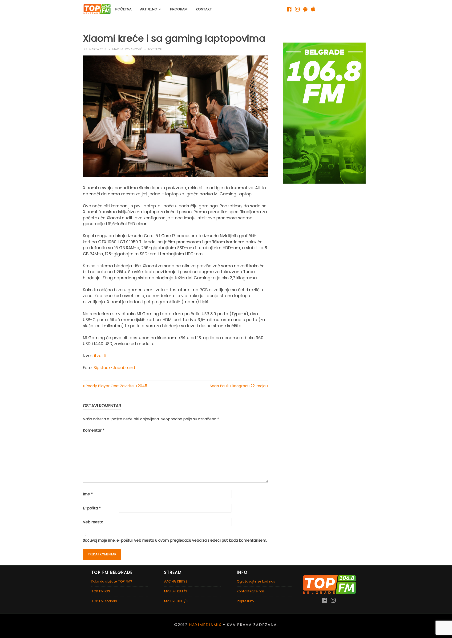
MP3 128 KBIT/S (176, 601)
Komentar (94, 430)
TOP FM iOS (100, 591)
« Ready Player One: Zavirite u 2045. (115, 386)
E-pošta (92, 508)
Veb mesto (93, 522)
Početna (123, 9)
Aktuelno (148, 9)
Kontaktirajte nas (251, 591)
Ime (88, 494)
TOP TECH (155, 49)
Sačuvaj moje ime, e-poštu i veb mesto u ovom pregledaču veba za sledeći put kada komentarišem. (175, 540)
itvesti (100, 355)
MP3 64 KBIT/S (175, 591)
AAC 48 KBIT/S (175, 581)
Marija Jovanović (127, 49)
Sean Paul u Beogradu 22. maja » (239, 386)
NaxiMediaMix (205, 624)
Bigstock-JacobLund (114, 367)
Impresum (245, 601)
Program (178, 9)
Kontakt (204, 9)
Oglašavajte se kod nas (256, 581)
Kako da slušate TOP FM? (111, 581)
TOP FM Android (104, 601)
